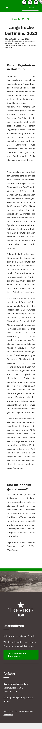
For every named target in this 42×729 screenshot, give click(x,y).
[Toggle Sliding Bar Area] (40, 2)
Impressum (8, 711)
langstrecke (13, 45)
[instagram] (30, 2)
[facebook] (24, 2)
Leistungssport (17, 41)
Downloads (8, 714)
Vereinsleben (19, 43)
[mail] (36, 2)
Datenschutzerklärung (24, 711)
